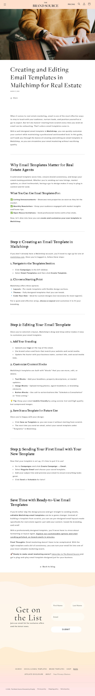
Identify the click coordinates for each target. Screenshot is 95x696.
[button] (4, 4)
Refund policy (65, 689)
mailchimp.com (17, 257)
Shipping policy (53, 689)
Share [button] (15, 98)
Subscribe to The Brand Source (66, 554)
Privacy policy (41, 689)
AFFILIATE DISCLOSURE (34, 674)
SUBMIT (66, 629)
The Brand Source (16, 689)
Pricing (71, 4)
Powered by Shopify (29, 689)
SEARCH (18, 669)
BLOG (75, 669)
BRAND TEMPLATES (56, 669)
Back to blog (49, 567)
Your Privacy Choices (61, 674)
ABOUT (48, 674)
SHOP (69, 669)
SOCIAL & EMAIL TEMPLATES (35, 669)
